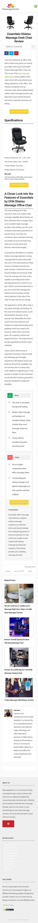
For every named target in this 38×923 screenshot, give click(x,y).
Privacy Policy (8, 905)
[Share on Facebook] (6, 53)
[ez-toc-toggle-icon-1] (32, 46)
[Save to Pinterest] (16, 53)
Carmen (8, 571)
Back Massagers (9, 856)
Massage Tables (9, 858)
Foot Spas (6, 869)
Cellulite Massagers (10, 845)
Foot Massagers (9, 864)
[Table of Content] (33, 46)
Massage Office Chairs (11, 850)
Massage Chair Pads (10, 866)
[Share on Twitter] (11, 53)
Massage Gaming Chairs (11, 861)
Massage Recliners (9, 848)
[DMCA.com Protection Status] (8, 910)
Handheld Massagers (10, 853)
